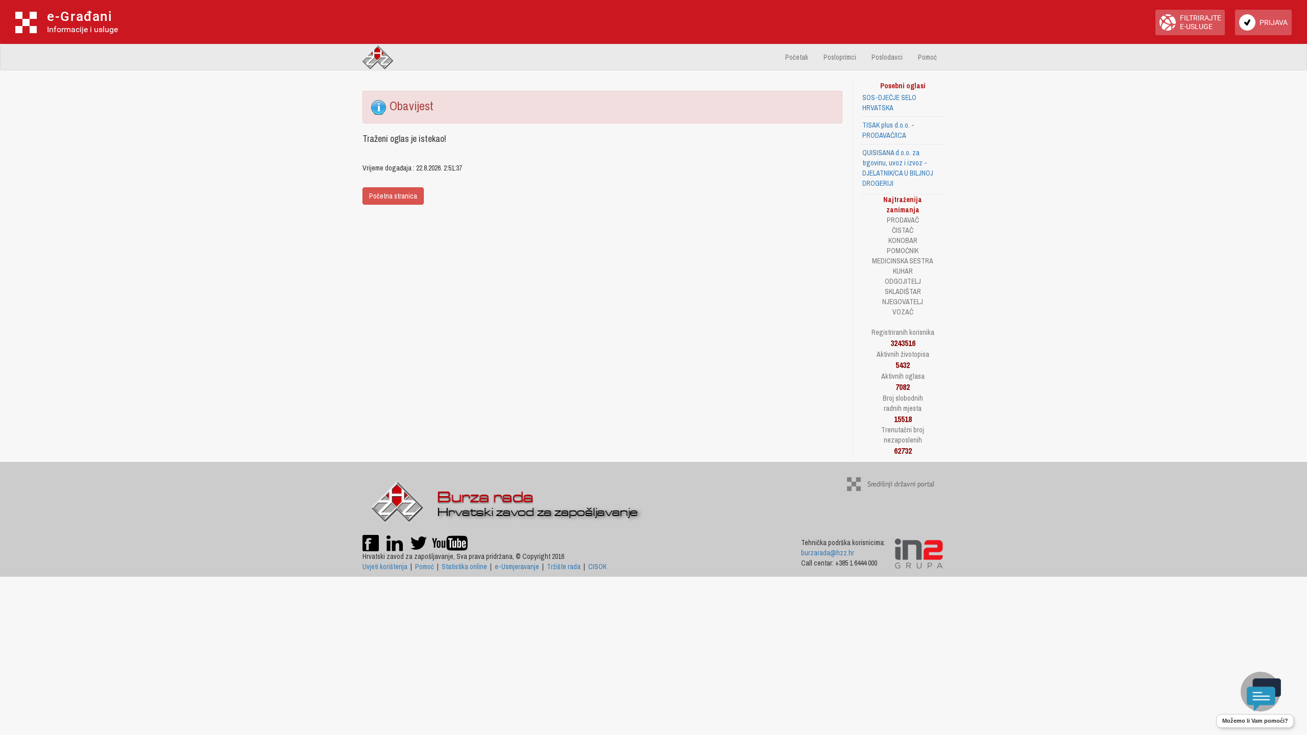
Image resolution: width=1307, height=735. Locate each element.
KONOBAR (902, 240)
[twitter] (419, 542)
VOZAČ (902, 311)
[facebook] (370, 542)
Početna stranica (393, 196)
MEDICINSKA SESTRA (902, 260)
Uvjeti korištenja (384, 566)
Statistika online (464, 566)
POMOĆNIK (902, 250)
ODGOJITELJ (903, 281)
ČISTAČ (902, 230)
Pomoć (927, 57)
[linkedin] (394, 542)
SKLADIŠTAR (903, 291)
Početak (796, 57)
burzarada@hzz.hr (827, 552)
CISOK (597, 566)
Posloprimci (840, 57)
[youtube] (449, 542)
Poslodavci (887, 57)
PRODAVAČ (903, 220)
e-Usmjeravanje (517, 566)
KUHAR (903, 271)
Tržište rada (563, 566)
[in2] (919, 552)
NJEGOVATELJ (902, 301)
